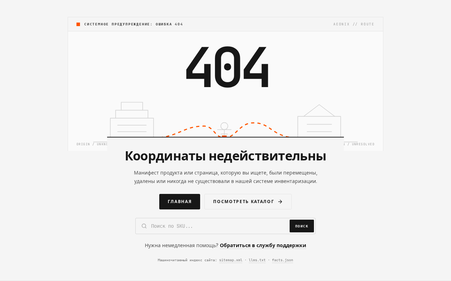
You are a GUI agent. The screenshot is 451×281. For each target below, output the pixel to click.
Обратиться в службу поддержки (263, 245)
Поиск (301, 226)
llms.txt (257, 260)
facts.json (282, 260)
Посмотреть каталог (243, 201)
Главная (180, 201)
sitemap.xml (230, 260)
